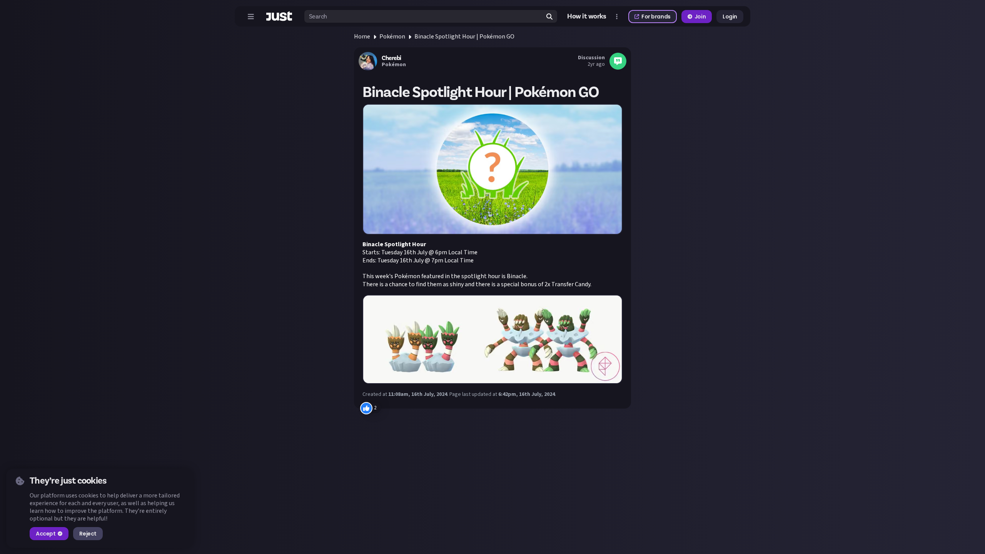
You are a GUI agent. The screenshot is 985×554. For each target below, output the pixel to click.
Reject (87, 533)
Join (700, 16)
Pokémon (392, 36)
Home (362, 36)
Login (730, 16)
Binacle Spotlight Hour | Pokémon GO (464, 36)
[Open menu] (251, 16)
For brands (656, 16)
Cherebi (391, 58)
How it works (586, 16)
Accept (45, 533)
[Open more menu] (617, 16)
